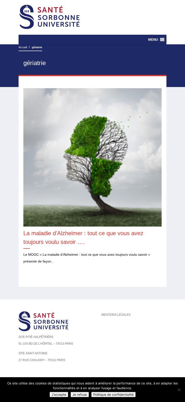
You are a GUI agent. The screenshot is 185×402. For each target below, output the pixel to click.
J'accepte (59, 394)
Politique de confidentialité (113, 394)
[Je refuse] (179, 389)
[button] (153, 39)
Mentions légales (116, 314)
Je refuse (80, 394)
